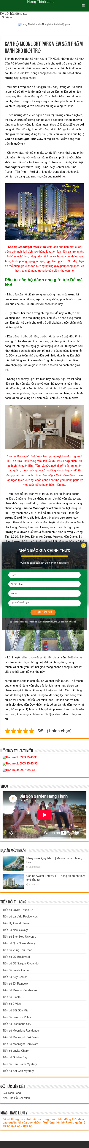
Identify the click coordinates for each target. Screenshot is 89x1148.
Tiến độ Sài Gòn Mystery (18, 1070)
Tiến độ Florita (12, 997)
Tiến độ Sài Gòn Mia (15, 1010)
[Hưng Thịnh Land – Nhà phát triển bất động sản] (44, 24)
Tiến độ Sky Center (15, 977)
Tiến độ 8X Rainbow (15, 983)
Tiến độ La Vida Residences (20, 916)
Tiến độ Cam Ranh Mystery (20, 1064)
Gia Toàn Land (12, 1093)
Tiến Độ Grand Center (16, 923)
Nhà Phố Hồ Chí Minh (16, 1098)
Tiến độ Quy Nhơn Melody (19, 943)
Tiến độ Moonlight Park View (20, 1037)
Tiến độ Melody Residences (20, 990)
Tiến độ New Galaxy (15, 930)
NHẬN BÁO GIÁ (43, 612)
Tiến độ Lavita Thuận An (18, 909)
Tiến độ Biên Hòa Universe (19, 936)
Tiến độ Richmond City (17, 1023)
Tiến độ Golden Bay (15, 1057)
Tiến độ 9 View (12, 1003)
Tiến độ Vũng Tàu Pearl (17, 950)
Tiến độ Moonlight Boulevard (20, 1044)
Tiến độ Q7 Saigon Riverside (20, 963)
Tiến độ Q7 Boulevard (16, 956)
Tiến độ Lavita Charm (16, 1050)
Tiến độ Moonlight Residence (21, 1030)
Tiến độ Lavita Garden (16, 970)
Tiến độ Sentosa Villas (17, 1017)
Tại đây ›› (6, 17)
